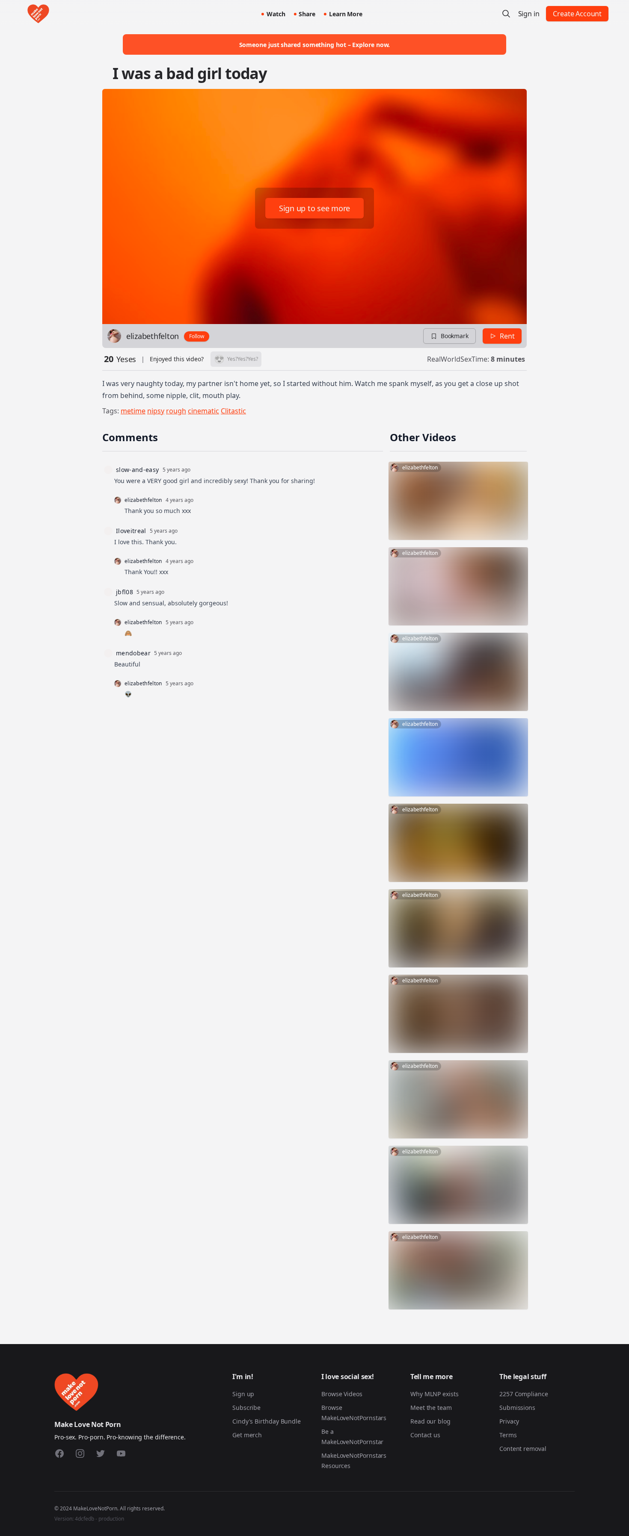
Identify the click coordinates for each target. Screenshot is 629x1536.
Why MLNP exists (434, 1394)
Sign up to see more (314, 208)
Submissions (517, 1407)
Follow (196, 336)
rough (176, 411)
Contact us (425, 1435)
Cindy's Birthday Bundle (266, 1421)
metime (133, 411)
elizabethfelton (152, 336)
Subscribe (246, 1407)
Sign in (529, 13)
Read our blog (430, 1421)
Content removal (522, 1449)
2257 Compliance (523, 1394)
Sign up (243, 1394)
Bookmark (455, 336)
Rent (507, 336)
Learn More (345, 14)
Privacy (509, 1421)
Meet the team (431, 1407)
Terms (508, 1435)
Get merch (247, 1435)
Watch (276, 14)
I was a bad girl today (190, 73)
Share (307, 14)
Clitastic (233, 411)
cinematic (203, 411)
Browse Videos (341, 1394)
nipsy (155, 411)
